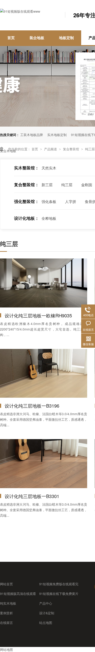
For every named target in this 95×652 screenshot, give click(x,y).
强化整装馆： (26, 201)
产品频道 (51, 149)
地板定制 (66, 37)
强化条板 (49, 201)
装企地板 (37, 37)
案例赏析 (6, 613)
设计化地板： (26, 218)
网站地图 (6, 649)
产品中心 (45, 603)
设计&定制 (46, 613)
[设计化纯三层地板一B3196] (43, 373)
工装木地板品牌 (31, 134)
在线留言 (6, 622)
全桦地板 (49, 218)
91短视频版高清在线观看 (18, 593)
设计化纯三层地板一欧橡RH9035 (38, 315)
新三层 (47, 184)
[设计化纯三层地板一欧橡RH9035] (43, 282)
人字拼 (70, 201)
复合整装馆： (26, 185)
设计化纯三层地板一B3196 (32, 405)
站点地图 (45, 622)
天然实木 (49, 168)
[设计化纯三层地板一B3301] (43, 463)
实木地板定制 (57, 134)
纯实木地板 (8, 603)
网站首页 (6, 584)
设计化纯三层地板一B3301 (32, 496)
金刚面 (86, 184)
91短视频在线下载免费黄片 (58, 593)
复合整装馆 (71, 149)
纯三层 (90, 149)
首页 (11, 37)
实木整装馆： (26, 168)
